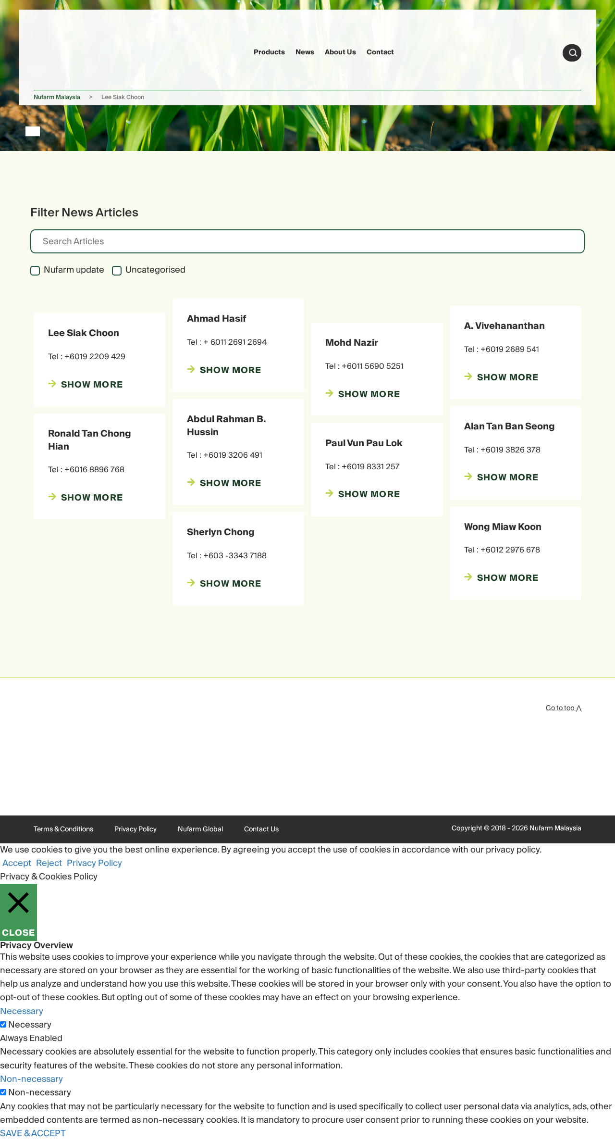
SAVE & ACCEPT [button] (33, 1133)
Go (573, 53)
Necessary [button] (21, 1011)
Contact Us (261, 829)
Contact (380, 52)
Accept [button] (16, 863)
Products (269, 52)
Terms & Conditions (63, 829)
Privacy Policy (135, 829)
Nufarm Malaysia (57, 97)
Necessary (29, 1025)
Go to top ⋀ (563, 708)
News (304, 52)
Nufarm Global (200, 829)
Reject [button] (49, 863)
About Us (340, 52)
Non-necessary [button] (31, 1079)
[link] (52, 51)
